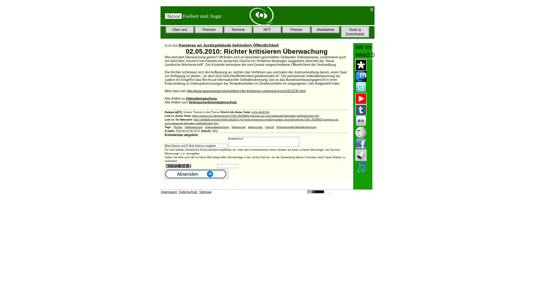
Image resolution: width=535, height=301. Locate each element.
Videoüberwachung (201, 98)
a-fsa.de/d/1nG (261, 112)
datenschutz (255, 127)
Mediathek (325, 30)
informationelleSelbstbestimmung (296, 127)
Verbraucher (238, 127)
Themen (209, 30)
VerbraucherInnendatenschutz (213, 102)
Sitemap (205, 192)
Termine (238, 30)
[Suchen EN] (353, 10)
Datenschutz (188, 192)
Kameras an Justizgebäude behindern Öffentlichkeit (229, 45)
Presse (296, 30)
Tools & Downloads (355, 32)
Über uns (179, 30)
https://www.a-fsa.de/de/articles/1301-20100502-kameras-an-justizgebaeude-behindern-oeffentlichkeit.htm (255, 115)
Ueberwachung (194, 127)
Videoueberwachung (217, 127)
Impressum (169, 192)
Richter (178, 127)
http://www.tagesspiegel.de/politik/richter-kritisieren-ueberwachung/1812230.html (246, 91)
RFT (267, 30)
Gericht (269, 127)
